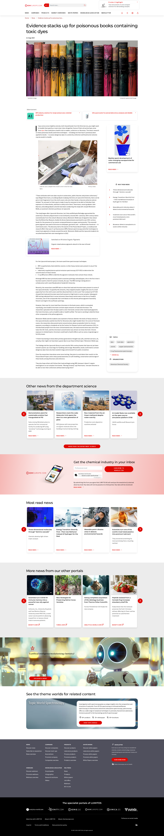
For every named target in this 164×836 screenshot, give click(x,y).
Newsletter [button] (106, 13)
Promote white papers (90, 757)
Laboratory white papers (91, 751)
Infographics (49, 774)
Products (67, 774)
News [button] (27, 13)
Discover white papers (90, 748)
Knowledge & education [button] (89, 13)
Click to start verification (90, 475)
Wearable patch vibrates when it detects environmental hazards (123, 208)
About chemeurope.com (66, 819)
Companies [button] (35, 13)
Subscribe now (119, 760)
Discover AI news (40, 678)
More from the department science (82, 446)
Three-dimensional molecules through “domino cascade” (123, 191)
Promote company (51, 757)
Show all (115, 355)
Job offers (67, 780)
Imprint (28, 825)
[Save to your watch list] (122, 13)
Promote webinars (32, 774)
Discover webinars (32, 771)
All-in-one (67, 786)
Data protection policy (59, 825)
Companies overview (51, 760)
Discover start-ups (51, 751)
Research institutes (51, 777)
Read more (78, 487)
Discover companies (51, 748)
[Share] (127, 13)
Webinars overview (32, 777)
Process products (69, 754)
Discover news (30, 748)
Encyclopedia (49, 771)
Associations (49, 754)
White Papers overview (90, 760)
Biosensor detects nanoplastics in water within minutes (124, 225)
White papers (68, 777)
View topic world (90, 723)
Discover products (70, 748)
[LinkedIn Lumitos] (136, 825)
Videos (47, 780)
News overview (31, 754)
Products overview (70, 760)
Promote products (70, 757)
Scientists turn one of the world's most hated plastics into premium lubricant (124, 217)
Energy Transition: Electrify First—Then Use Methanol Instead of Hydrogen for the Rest (123, 199)
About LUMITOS (50, 819)
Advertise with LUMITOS (34, 819)
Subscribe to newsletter (119, 469)
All (46, 5)
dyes (43, 130)
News (66, 771)
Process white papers (90, 754)
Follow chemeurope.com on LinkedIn (123, 764)
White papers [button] (73, 13)
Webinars (67, 783)
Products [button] (45, 13)
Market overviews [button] (58, 13)
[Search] (84, 5)
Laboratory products (71, 751)
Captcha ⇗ (98, 477)
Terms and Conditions (42, 825)
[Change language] (132, 13)
